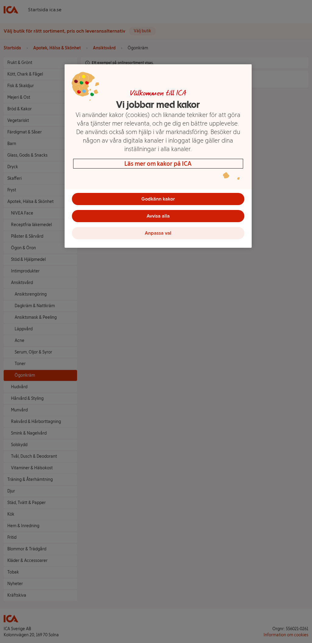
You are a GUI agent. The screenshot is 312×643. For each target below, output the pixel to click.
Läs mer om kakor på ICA (158, 163)
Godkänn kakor (158, 199)
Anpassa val (158, 233)
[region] (158, 156)
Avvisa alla (158, 216)
